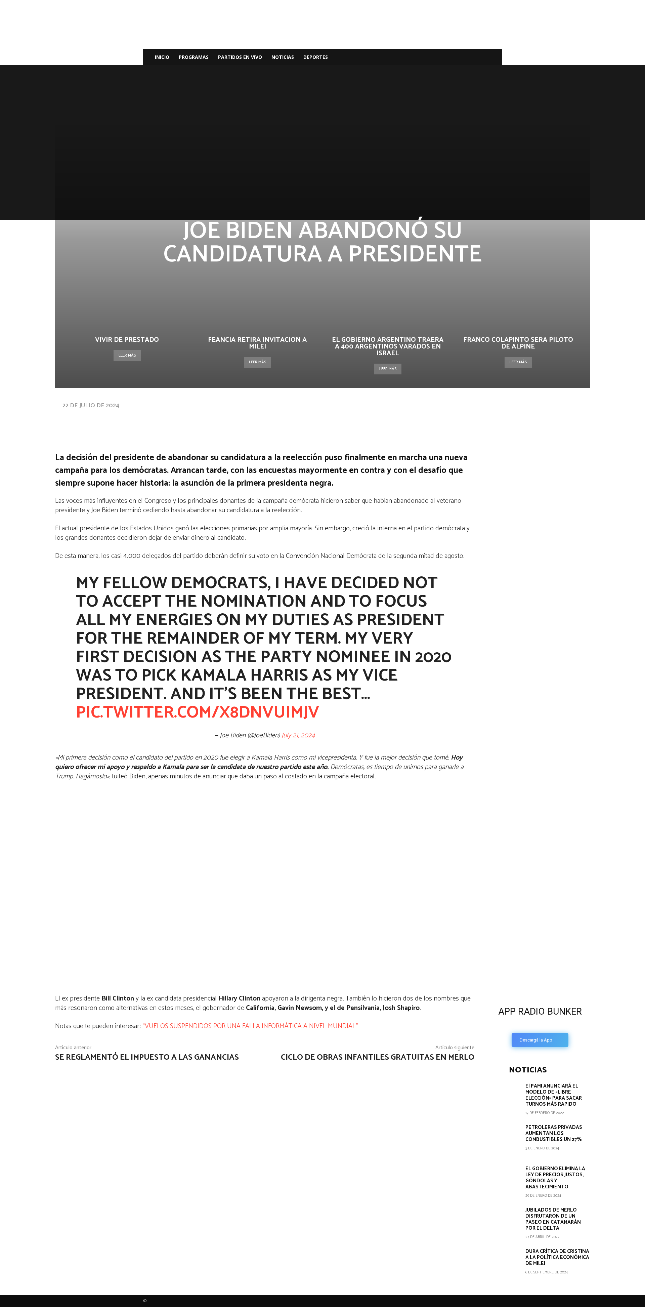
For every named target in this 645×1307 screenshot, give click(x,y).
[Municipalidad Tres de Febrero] (540, 844)
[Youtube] (479, 57)
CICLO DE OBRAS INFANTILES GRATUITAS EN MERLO (377, 1057)
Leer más (127, 355)
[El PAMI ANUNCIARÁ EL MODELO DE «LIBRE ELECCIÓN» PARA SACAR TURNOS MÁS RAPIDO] (505, 1097)
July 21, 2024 (298, 735)
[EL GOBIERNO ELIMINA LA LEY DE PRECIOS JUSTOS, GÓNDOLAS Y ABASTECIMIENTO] (505, 1180)
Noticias (282, 57)
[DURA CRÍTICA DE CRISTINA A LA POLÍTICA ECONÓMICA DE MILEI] (505, 1263)
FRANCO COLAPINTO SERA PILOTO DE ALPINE (518, 343)
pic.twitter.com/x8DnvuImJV (197, 713)
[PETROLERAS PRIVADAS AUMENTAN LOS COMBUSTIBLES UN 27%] (505, 1139)
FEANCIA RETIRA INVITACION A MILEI (257, 343)
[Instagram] (456, 57)
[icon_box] (540, 1024)
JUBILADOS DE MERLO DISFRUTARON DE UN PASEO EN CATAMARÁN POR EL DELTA (553, 1219)
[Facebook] (445, 57)
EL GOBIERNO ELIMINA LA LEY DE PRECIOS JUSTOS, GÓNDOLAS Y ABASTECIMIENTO (555, 1178)
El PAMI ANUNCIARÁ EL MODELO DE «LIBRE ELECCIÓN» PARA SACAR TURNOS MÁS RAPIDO (553, 1095)
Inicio (162, 57)
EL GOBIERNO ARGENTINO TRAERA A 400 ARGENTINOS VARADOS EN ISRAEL (387, 346)
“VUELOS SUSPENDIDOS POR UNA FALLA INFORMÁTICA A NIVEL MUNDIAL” (250, 1026)
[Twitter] (468, 57)
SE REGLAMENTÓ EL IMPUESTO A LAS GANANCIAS (147, 1057)
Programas (194, 57)
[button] (494, 57)
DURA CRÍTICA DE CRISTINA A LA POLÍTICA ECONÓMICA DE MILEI (557, 1257)
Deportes (315, 57)
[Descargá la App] (540, 944)
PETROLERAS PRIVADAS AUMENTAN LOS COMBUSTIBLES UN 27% (553, 1133)
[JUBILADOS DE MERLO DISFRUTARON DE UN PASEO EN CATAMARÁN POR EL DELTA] (505, 1222)
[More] (269, 418)
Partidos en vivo (240, 57)
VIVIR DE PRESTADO (127, 339)
